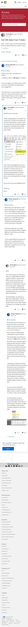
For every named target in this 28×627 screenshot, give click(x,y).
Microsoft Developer (6, 573)
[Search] (15, 2)
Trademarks (18, 621)
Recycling (10, 623)
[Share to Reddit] (14, 466)
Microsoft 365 (4, 553)
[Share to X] (11, 466)
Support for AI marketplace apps (8, 578)
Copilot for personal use (6, 483)
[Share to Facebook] (9, 466)
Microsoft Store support (6, 502)
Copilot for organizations (6, 480)
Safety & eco (4, 623)
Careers (3, 595)
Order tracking (4, 507)
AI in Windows (4, 485)
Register (19, 2)
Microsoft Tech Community (7, 580)
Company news (5, 600)
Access (4, 6)
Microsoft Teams (5, 558)
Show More (5, 48)
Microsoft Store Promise (6, 512)
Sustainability (4, 612)
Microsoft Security (5, 548)
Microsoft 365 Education (6, 529)
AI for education (5, 539)
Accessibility (4, 610)
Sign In (24, 2)
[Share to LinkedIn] (6, 466)
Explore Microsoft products (7, 487)
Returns (3, 504)
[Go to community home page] (5, 2)
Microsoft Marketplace (6, 583)
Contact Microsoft (10, 620)
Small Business (4, 563)
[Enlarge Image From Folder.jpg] (15, 148)
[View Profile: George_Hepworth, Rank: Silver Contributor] (3, 65)
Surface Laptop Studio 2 (6, 478)
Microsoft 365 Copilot (6, 561)
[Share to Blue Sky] (16, 466)
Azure (3, 570)
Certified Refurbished (6, 509)
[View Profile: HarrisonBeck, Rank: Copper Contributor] (3, 35)
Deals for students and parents (8, 536)
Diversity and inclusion (6, 607)
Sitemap (3, 620)
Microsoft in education (6, 521)
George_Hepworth (10, 64)
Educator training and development (8, 534)
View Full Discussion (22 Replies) (9, 61)
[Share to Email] (22, 466)
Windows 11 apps (5, 490)
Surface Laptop (4, 475)
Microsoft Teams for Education (7, 526)
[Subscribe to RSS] (19, 466)
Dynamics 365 (4, 551)
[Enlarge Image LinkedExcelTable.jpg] (16, 418)
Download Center (5, 500)
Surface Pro (4, 473)
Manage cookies (5, 621)
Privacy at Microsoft (5, 602)
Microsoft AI (4, 546)
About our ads (16, 623)
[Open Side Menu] (2, 2)
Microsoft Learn (5, 575)
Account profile (5, 497)
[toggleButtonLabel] (26, 6)
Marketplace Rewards (6, 585)
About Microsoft (5, 597)
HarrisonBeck (9, 34)
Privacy (16, 620)
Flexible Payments (5, 514)
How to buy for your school (7, 531)
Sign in (8, 448)
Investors (3, 605)
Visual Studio (4, 588)
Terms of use (12, 621)
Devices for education (6, 524)
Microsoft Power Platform (6, 556)
